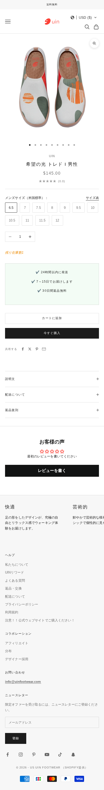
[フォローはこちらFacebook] (7, 754)
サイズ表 (92, 198)
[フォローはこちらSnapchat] (73, 754)
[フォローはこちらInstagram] (20, 754)
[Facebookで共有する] (23, 349)
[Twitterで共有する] (30, 349)
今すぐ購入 (52, 333)
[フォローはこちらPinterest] (33, 754)
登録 (15, 738)
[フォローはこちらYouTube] (46, 754)
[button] (84, 17)
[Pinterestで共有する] (37, 349)
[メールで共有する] (44, 349)
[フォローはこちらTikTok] (60, 754)
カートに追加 (52, 318)
